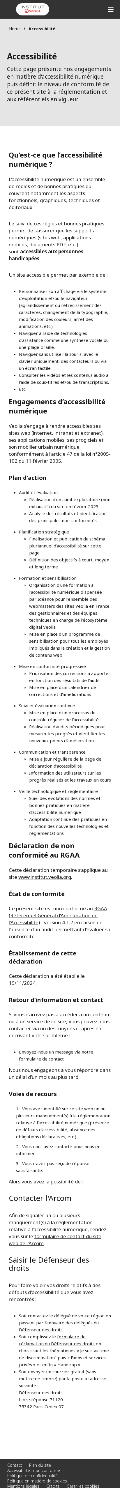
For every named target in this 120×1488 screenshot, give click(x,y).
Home (15, 28)
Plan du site (40, 1465)
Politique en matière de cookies (37, 1481)
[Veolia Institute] (32, 9)
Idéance (46, 599)
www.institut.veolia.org (44, 877)
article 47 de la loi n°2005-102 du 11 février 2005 (60, 457)
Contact (14, 1465)
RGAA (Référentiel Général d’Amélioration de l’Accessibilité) (58, 915)
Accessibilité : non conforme (33, 1470)
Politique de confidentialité (32, 1475)
